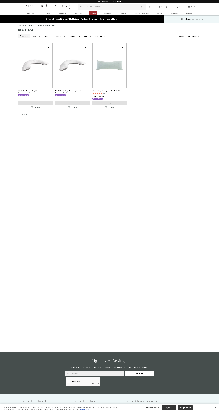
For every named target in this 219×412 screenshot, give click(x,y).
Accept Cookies (185, 408)
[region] (109, 408)
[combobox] (36, 36)
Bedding (47, 25)
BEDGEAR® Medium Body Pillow (28, 91)
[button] (149, 6)
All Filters (25, 36)
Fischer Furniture (84, 401)
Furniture (46, 13)
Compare (37, 107)
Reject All (169, 408)
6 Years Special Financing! (82, 19)
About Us (174, 13)
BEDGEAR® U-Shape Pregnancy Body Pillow (69, 91)
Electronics (78, 13)
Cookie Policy (84, 409)
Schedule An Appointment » (192, 19)
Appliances (62, 13)
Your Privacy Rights (152, 408)
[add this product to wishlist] (49, 47)
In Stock (93, 13)
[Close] (215, 407)
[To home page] (48, 6)
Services (160, 13)
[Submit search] (141, 7)
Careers (189, 13)
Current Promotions (142, 13)
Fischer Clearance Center (141, 401)
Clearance (107, 13)
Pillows (54, 25)
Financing (123, 13)
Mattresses (31, 13)
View (35, 103)
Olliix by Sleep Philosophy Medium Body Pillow (107, 91)
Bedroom (39, 25)
